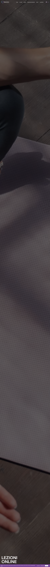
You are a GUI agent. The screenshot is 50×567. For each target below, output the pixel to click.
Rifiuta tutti (42, 565)
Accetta (46, 565)
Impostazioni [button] (38, 565)
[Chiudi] (49, 565)
